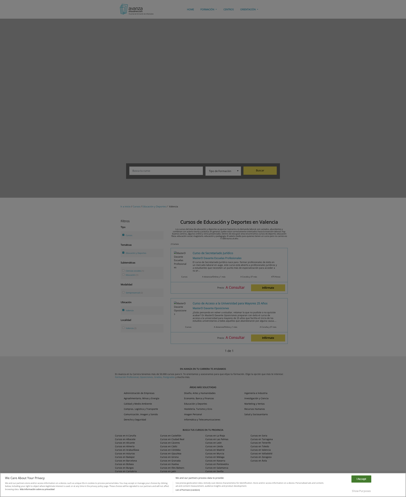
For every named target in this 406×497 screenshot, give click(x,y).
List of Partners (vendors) (188, 489)
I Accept (361, 479)
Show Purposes (361, 491)
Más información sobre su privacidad (37, 489)
